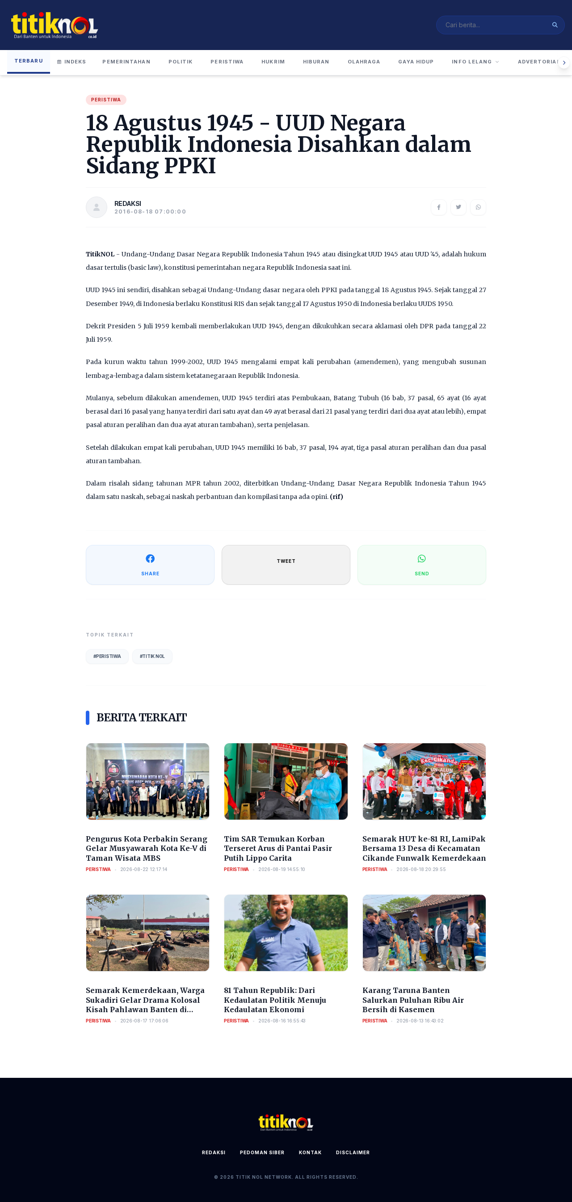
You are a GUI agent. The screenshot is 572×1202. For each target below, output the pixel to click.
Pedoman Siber (262, 1152)
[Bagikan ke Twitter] (458, 207)
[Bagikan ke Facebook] (439, 207)
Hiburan (316, 62)
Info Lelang (472, 62)
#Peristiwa (107, 656)
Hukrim (273, 62)
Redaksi (214, 1152)
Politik (180, 62)
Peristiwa (227, 62)
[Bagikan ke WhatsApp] (478, 207)
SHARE (150, 573)
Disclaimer (353, 1152)
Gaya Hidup (416, 62)
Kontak (310, 1152)
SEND (422, 573)
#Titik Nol (152, 656)
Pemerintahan (126, 62)
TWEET (286, 561)
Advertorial (539, 62)
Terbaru (28, 61)
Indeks (75, 62)
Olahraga (364, 62)
